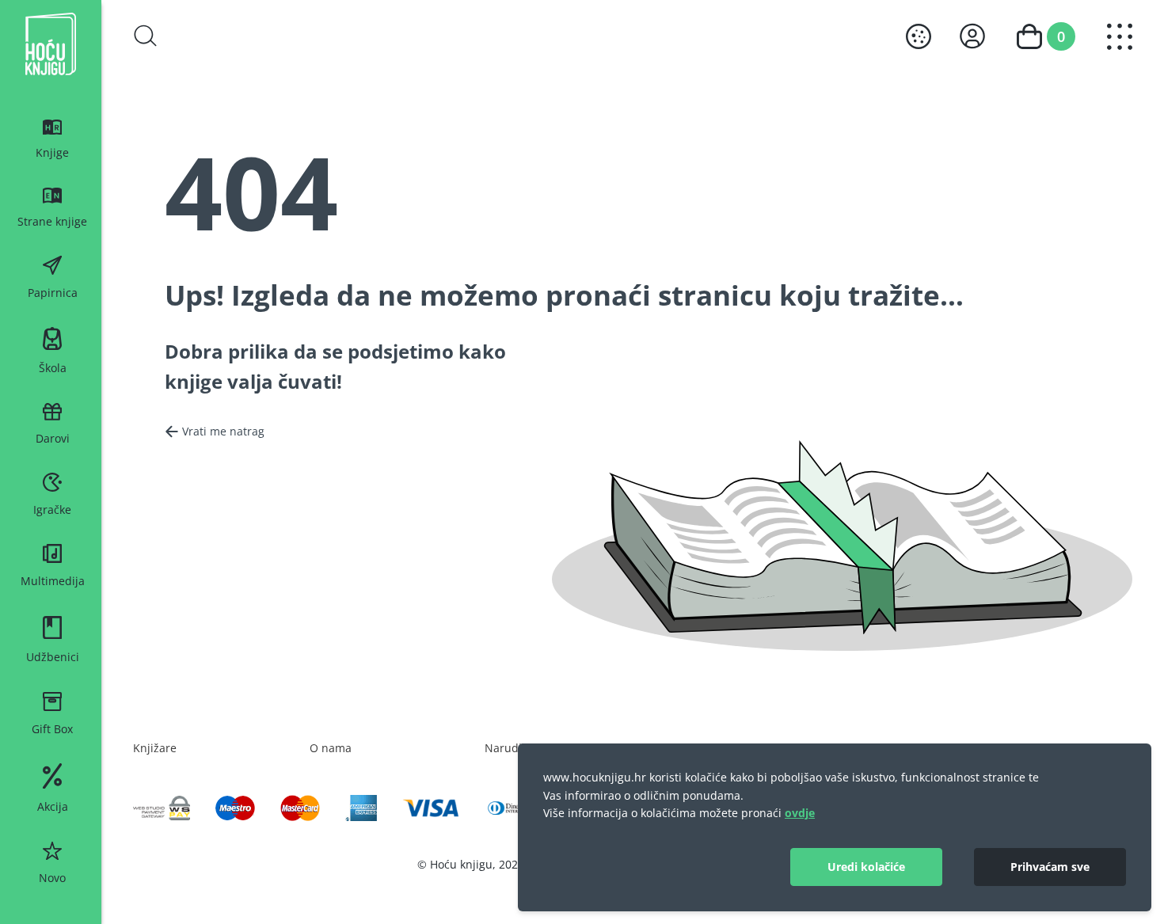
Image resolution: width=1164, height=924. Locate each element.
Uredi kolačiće (866, 866)
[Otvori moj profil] (972, 36)
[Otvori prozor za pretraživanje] (146, 35)
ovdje (800, 812)
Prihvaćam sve (1050, 866)
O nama (331, 747)
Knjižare (155, 747)
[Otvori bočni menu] (1119, 37)
